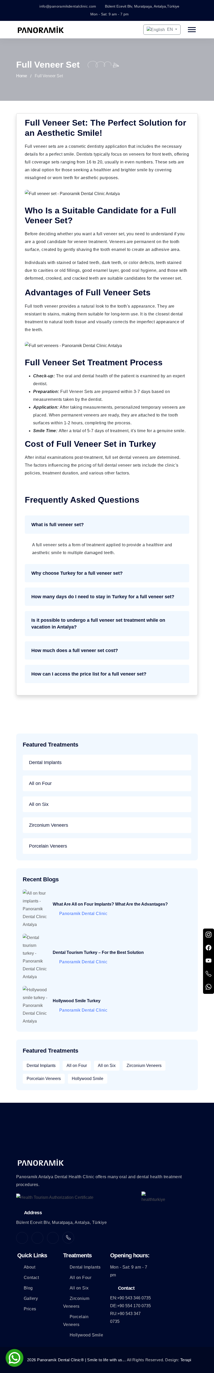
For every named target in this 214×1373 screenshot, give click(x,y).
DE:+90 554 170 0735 (130, 1306)
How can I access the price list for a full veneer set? (88, 674)
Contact (31, 1277)
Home (21, 76)
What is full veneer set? (57, 524)
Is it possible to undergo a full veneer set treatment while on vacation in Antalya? (98, 624)
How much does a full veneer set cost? (74, 650)
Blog (28, 1288)
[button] (192, 29)
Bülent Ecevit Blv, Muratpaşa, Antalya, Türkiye (61, 1222)
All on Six (39, 804)
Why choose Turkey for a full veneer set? (77, 573)
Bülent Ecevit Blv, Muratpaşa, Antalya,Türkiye (142, 6)
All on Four (40, 783)
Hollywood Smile (87, 1078)
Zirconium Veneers (48, 825)
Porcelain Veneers (48, 846)
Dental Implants (45, 762)
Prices (30, 1309)
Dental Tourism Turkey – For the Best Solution (98, 952)
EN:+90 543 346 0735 (130, 1298)
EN (170, 29)
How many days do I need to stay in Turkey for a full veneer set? (102, 596)
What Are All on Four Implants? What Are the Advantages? (110, 904)
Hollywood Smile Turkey (76, 1001)
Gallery (31, 1298)
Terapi (185, 1360)
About (29, 1267)
